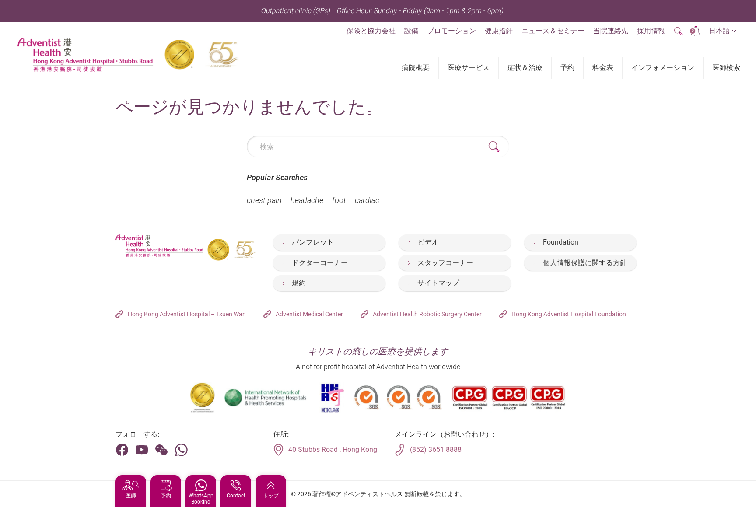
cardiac (367, 200)
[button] (722, 31)
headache (306, 200)
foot (339, 200)
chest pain (264, 200)
